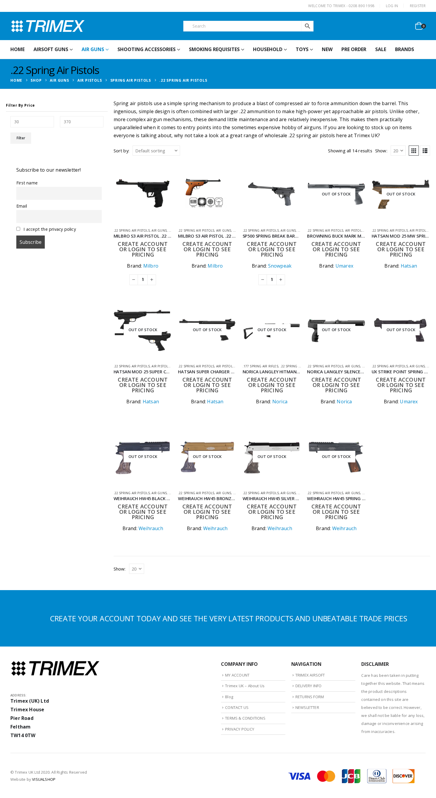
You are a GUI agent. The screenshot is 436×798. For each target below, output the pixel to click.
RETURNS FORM (309, 696)
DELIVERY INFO (308, 685)
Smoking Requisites (214, 49)
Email (21, 206)
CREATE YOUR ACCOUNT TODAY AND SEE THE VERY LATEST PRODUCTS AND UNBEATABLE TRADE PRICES (228, 618)
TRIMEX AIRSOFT (310, 675)
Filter (21, 137)
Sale (380, 49)
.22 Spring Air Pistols (132, 230)
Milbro (150, 266)
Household (267, 49)
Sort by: (122, 151)
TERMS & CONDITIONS (245, 718)
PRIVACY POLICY (239, 729)
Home (17, 49)
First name (27, 183)
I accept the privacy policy (49, 229)
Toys (302, 49)
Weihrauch (151, 528)
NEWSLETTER (307, 707)
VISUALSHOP (43, 779)
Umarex (344, 266)
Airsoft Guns (51, 49)
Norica (279, 401)
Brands (404, 49)
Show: (381, 151)
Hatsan (409, 266)
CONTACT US (237, 707)
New (327, 49)
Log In (392, 5)
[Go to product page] (143, 194)
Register (418, 5)
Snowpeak (280, 266)
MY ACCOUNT (237, 675)
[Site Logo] (47, 26)
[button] (414, 151)
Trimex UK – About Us (245, 685)
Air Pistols (354, 230)
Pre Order (353, 49)
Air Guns (93, 49)
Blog (229, 696)
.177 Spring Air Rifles (260, 366)
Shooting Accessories (146, 49)
